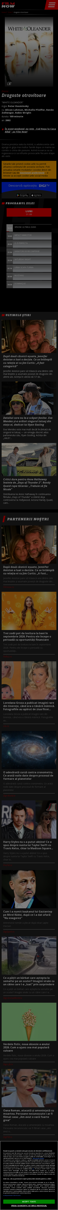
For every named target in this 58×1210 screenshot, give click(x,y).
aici (33, 1169)
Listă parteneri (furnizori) (11, 1195)
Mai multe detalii (38, 1158)
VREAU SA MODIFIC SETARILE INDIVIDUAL (29, 1205)
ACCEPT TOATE (29, 1201)
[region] (29, 1175)
